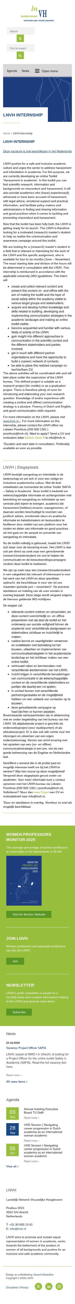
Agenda (12, 71)
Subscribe (19, 1012)
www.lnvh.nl (11, 421)
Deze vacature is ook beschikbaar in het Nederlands (37, 151)
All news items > (17, 1081)
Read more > (14, 1075)
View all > (12, 1166)
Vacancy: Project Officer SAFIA (26, 1048)
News (25, 71)
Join (15, 961)
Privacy (24, 1287)
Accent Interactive (44, 1274)
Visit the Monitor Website (28, 914)
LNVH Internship (22, 133)
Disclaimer (12, 1287)
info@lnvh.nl (18, 1228)
